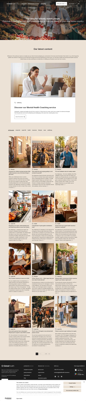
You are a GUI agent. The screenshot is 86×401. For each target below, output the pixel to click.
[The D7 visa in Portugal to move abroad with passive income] (43, 312)
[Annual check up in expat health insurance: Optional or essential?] (66, 206)
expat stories (41, 372)
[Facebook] (61, 376)
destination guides (42, 378)
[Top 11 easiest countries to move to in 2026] (20, 259)
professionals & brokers (33, 3)
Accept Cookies (72, 383)
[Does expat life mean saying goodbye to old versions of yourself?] (43, 152)
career (39, 375)
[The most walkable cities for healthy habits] (66, 152)
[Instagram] (58, 376)
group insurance (27, 372)
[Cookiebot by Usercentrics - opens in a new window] (8, 398)
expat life (24, 130)
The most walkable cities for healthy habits (65, 171)
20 (46, 353)
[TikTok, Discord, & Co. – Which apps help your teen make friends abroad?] (43, 259)
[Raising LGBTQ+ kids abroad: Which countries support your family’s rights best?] (66, 259)
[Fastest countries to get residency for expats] (66, 312)
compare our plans (28, 369)
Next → (49, 354)
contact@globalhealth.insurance (61, 372)
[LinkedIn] (55, 376)
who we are (41, 369)
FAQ (25, 378)
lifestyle (40, 130)
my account (71, 3)
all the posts (11, 130)
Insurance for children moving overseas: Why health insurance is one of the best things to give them (19, 173)
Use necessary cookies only (72, 390)
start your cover (61, 3)
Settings (71, 386)
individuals (24, 3)
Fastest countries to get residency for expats (66, 331)
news (45, 130)
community (43, 3)
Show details (19, 398)
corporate (17, 130)
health (29, 130)
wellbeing (19, 102)
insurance (34, 130)
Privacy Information (43, 389)
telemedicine (27, 375)
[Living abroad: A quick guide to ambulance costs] (43, 206)
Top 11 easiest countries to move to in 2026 (19, 278)
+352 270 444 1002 (59, 369)
